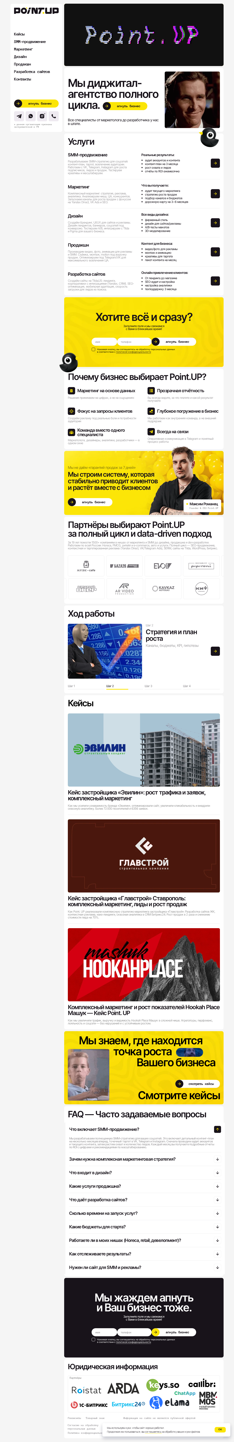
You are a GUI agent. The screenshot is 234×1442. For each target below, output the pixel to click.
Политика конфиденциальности (87, 1432)
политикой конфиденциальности (133, 351)
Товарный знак (95, 1418)
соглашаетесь (153, 1431)
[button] (36, 104)
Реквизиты (74, 1418)
